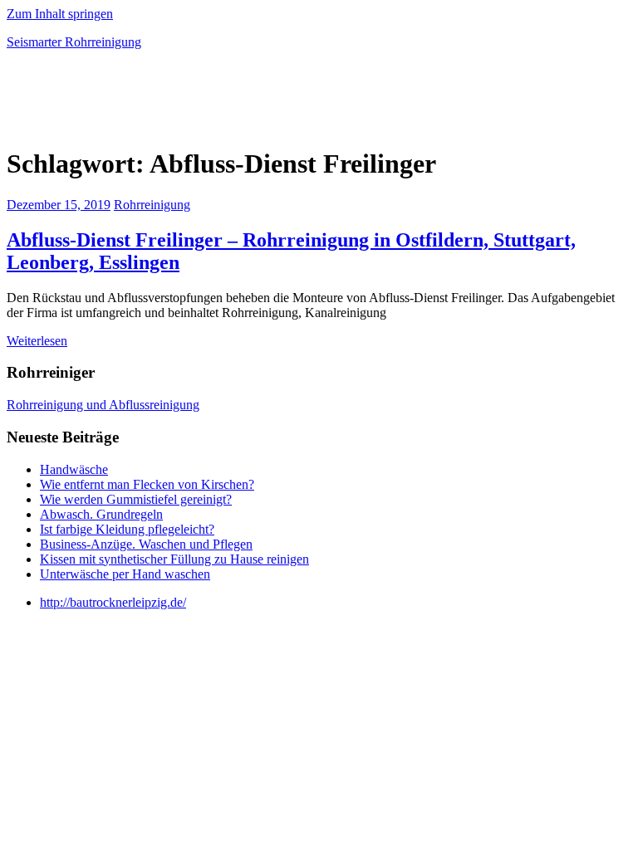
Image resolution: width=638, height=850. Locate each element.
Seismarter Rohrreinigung (74, 42)
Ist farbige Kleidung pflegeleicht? (127, 529)
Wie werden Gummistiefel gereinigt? (136, 499)
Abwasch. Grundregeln (101, 514)
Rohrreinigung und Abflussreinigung (103, 405)
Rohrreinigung (152, 205)
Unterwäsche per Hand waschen (125, 574)
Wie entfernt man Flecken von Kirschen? (147, 484)
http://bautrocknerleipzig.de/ (113, 602)
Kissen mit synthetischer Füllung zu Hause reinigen (174, 559)
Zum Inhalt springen (60, 14)
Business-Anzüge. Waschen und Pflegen (146, 544)
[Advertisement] (201, 103)
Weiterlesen (37, 341)
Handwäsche (74, 469)
